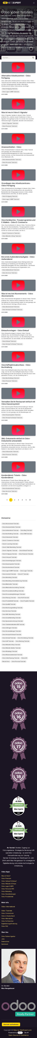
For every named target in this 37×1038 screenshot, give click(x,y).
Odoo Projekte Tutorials (27, 601)
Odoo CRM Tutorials (26, 533)
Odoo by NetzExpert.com (22, 1030)
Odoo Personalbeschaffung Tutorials (13, 591)
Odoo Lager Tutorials (26, 570)
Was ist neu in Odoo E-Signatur (14, 112)
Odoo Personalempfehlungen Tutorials (13, 594)
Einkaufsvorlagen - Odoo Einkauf (15, 330)
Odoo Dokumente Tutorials (10, 451)
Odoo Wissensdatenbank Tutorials (12, 654)
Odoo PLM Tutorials (23, 597)
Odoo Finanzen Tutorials (9, 126)
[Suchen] (33, 57)
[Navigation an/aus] (34, 3)
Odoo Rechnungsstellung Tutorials (12, 607)
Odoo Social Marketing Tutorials (11, 617)
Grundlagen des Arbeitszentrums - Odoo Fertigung (16, 184)
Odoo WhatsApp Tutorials (9, 651)
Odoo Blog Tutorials (26, 530)
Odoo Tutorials (6, 911)
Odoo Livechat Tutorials (9, 574)
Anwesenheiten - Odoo (11, 147)
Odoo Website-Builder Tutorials (11, 648)
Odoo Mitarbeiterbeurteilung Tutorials (13, 587)
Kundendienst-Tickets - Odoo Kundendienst (14, 476)
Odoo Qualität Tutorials (8, 604)
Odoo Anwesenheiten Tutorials (11, 159)
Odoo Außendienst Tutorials (10, 270)
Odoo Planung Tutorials (9, 597)
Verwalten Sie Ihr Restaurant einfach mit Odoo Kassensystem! (18, 403)
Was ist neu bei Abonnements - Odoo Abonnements (17, 294)
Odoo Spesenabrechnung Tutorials (12, 621)
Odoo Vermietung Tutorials (25, 638)
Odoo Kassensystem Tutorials (11, 415)
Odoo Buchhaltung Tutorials (10, 378)
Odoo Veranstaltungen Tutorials (11, 631)
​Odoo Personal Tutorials (9, 162)
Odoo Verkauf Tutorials (9, 638)
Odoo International (8, 907)
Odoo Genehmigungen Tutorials (11, 560)
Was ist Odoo (6, 661)
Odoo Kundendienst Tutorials (11, 488)
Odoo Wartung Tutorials (22, 641)
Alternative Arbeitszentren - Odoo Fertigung (16, 77)
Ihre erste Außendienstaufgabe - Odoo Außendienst (18, 258)
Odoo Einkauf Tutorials (9, 341)
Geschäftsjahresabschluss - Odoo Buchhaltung (15, 366)
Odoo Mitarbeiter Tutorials (9, 584)
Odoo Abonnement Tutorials (10, 306)
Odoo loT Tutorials (23, 574)
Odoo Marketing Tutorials (9, 577)
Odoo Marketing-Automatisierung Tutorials (14, 581)
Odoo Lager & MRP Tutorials (10, 91)
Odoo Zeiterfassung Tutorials (10, 658)
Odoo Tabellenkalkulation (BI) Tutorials (13, 624)
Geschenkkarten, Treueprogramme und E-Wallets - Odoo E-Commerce (18, 221)
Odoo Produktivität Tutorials (10, 601)
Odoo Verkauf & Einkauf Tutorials (12, 309)
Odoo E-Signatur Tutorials (10, 123)
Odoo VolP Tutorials (8, 641)
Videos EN (24, 658)
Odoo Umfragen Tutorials (9, 628)
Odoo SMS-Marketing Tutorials (11, 614)
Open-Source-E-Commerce (19, 1035)
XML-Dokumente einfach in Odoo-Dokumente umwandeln (15, 439)
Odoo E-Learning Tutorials (10, 544)
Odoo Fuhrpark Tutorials (9, 557)
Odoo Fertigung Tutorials (9, 88)
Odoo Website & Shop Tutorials (11, 236)
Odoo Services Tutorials (9, 273)
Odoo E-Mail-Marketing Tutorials (11, 547)
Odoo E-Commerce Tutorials (11, 233)
